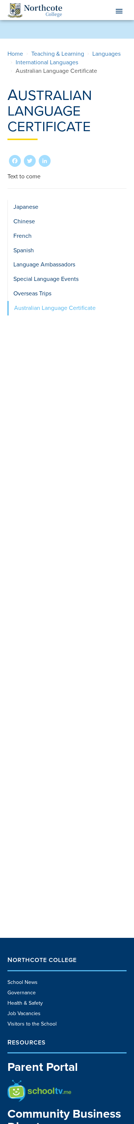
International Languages (47, 62)
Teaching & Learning (57, 54)
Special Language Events (46, 279)
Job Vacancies (24, 1013)
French (22, 236)
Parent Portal (42, 1067)
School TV (19, 1083)
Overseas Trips (32, 293)
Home (15, 54)
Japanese (25, 207)
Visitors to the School (32, 1024)
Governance (21, 992)
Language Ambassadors (44, 264)
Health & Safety (25, 1003)
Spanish (23, 250)
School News (22, 982)
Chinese (24, 221)
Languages (106, 54)
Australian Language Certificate (55, 308)
